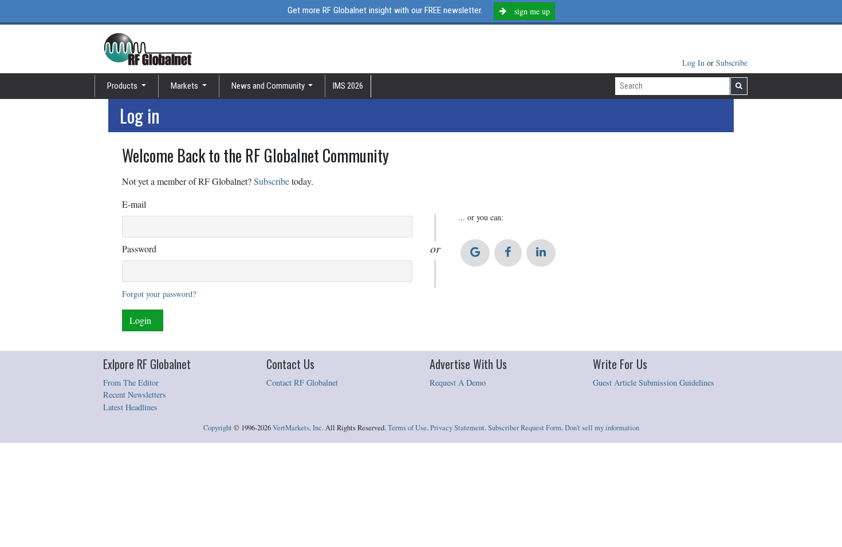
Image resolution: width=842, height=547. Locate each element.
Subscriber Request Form (524, 428)
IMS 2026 (348, 86)
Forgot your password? (159, 293)
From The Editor (131, 382)
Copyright (217, 428)
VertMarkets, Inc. (298, 428)
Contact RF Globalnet (302, 382)
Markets (185, 86)
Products (123, 86)
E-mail (134, 204)
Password (139, 249)
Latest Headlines (130, 407)
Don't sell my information (602, 428)
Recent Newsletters (134, 394)
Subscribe (731, 62)
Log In (694, 62)
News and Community (268, 86)
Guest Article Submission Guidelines (653, 382)
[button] (475, 253)
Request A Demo (458, 382)
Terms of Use (407, 428)
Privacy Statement (457, 428)
